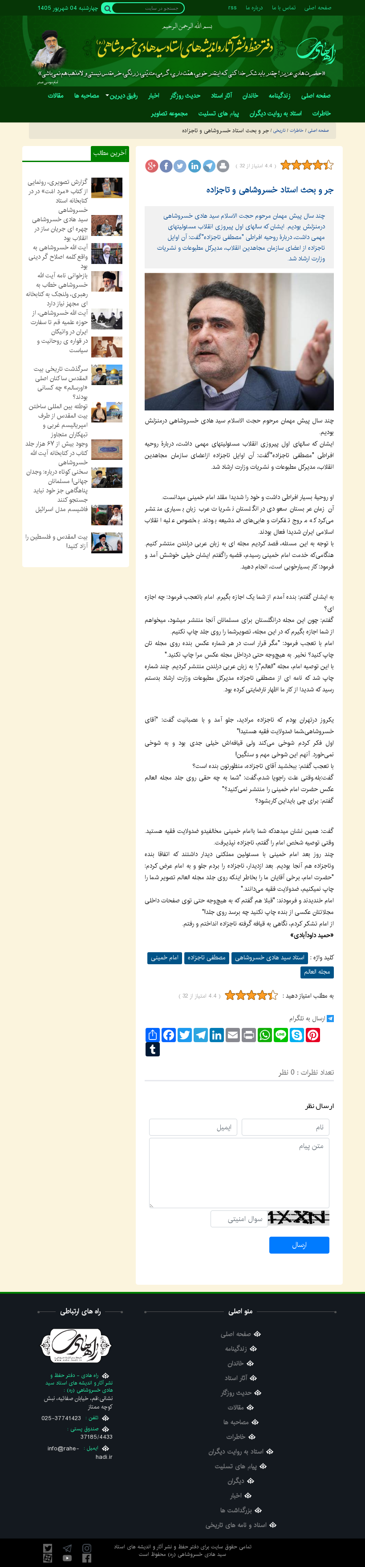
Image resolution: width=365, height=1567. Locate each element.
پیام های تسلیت (236, 1466)
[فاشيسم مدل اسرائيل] (106, 514)
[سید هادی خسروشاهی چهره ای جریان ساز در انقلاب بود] (106, 225)
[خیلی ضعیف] (285, 164)
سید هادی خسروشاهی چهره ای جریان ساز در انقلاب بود (60, 229)
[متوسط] (307, 164)
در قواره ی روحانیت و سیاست (62, 346)
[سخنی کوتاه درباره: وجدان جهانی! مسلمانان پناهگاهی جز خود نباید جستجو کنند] (106, 477)
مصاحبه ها (236, 1422)
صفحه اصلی (318, 7)
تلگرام (67, 1548)
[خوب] (317, 164)
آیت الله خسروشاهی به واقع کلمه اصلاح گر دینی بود (58, 257)
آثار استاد (236, 1378)
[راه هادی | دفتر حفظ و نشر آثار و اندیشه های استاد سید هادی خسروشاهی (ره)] (316, 51)
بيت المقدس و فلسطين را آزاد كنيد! (56, 542)
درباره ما (254, 7)
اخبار (236, 1496)
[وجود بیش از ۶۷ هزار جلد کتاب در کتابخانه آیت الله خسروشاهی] (106, 449)
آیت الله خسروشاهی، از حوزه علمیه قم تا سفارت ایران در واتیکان (59, 322)
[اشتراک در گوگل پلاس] (151, 166)
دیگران (236, 1481)
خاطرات (236, 1437)
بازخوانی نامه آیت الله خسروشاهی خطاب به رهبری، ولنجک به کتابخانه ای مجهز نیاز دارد (57, 289)
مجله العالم (317, 971)
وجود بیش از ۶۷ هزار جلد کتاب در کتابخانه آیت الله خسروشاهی (56, 453)
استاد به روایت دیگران (236, 1452)
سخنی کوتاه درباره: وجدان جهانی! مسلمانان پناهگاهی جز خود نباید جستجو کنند (57, 486)
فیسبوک (86, 1558)
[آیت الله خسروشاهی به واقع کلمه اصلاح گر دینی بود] (106, 253)
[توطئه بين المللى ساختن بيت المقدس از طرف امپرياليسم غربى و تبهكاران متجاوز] (106, 411)
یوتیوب (67, 1558)
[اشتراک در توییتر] (180, 166)
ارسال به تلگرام (307, 1018)
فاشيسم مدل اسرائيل (62, 509)
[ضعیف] (296, 164)
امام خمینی (164, 957)
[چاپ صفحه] (223, 166)
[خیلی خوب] (327, 164)
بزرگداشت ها (236, 1510)
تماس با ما (284, 7)
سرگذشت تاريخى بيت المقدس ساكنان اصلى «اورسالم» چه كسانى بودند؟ (61, 383)
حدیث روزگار (236, 1393)
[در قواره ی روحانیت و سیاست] (106, 346)
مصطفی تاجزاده (207, 957)
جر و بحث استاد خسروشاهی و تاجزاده (270, 190)
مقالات (236, 1408)
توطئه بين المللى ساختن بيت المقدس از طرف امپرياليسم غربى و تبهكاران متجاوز (58, 420)
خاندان (236, 1363)
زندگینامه (236, 1349)
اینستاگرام (86, 1548)
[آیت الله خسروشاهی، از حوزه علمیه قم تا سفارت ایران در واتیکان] (106, 318)
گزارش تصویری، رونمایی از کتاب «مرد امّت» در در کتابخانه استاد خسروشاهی (58, 196)
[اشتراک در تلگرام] (208, 166)
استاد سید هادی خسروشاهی (269, 957)
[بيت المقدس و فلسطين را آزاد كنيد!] (106, 542)
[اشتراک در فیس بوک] (166, 166)
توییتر (47, 1548)
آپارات (47, 1558)
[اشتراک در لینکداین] (194, 166)
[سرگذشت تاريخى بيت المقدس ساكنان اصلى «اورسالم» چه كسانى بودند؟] (106, 374)
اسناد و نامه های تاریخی (236, 1525)
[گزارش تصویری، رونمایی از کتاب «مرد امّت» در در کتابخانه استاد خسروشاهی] (106, 188)
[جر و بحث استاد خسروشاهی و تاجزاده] (239, 341)
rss (232, 7)
